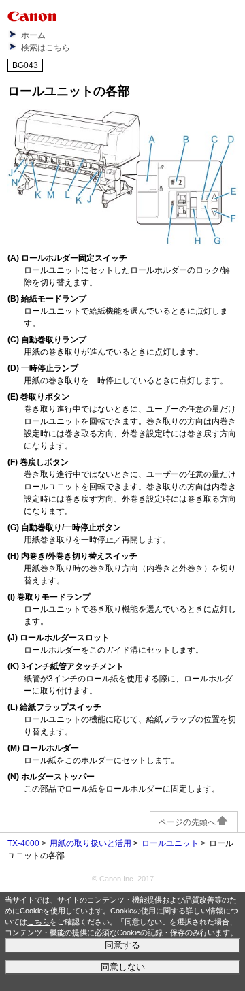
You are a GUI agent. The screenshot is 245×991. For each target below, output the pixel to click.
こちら (38, 921)
